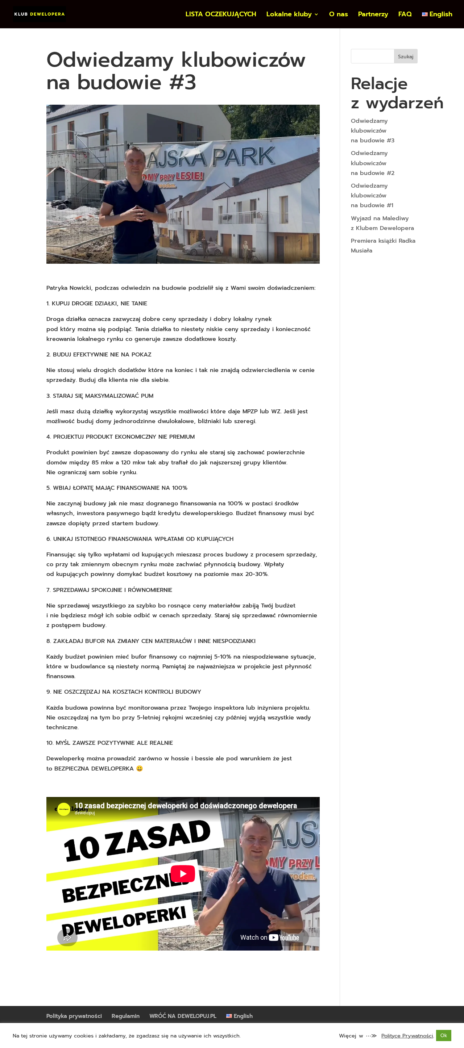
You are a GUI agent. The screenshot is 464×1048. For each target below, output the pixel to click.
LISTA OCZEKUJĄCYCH (221, 15)
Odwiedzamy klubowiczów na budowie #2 (372, 163)
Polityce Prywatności (407, 1035)
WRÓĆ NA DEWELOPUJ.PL (182, 1016)
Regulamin (126, 1016)
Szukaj (406, 56)
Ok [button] (443, 1035)
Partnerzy (373, 15)
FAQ (405, 15)
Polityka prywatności (74, 1016)
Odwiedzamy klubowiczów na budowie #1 (372, 195)
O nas (338, 15)
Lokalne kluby (289, 15)
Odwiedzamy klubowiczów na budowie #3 (372, 131)
